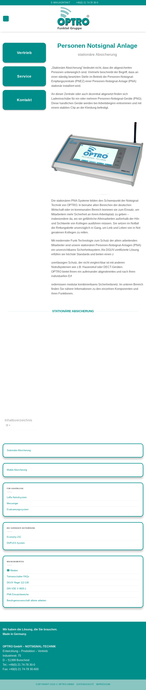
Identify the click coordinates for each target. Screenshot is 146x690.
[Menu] (6, 19)
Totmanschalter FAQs (18, 576)
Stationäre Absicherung (19, 450)
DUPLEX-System (16, 543)
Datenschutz (85, 684)
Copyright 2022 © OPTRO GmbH (55, 684)
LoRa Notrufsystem (17, 497)
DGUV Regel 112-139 (18, 582)
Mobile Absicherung (17, 470)
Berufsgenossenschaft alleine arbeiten (26, 600)
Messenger (12, 503)
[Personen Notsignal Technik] (73, 18)
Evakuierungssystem (17, 509)
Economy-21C (14, 537)
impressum (103, 684)
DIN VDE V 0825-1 (16, 588)
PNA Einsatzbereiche (18, 594)
